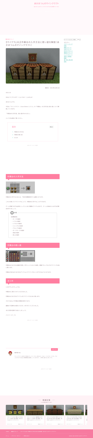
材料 (65, 61)
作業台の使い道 (18, 134)
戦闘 (65, 58)
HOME (7, 431)
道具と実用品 (67, 56)
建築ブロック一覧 (49, 11)
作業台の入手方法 (19, 131)
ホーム (40, 11)
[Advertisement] (46, 24)
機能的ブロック (10, 39)
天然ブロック (67, 49)
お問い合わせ (26, 435)
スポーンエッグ (68, 44)
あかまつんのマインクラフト (46, 3)
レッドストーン (68, 54)
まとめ (16, 137)
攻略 (65, 46)
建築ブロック (67, 47)
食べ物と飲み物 (68, 60)
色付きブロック (68, 51)
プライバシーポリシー (16, 435)
